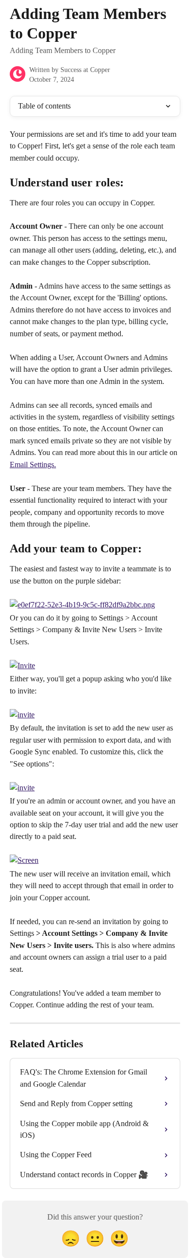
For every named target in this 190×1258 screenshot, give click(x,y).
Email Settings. (33, 464)
